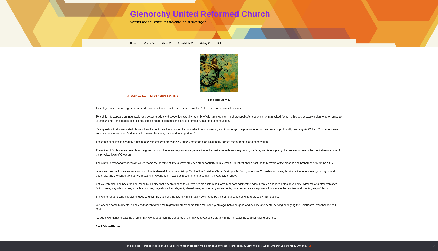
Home (133, 43)
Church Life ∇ (185, 43)
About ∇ (166, 43)
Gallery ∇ (205, 43)
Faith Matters (159, 95)
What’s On (149, 43)
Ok (309, 245)
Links (220, 43)
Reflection (172, 95)
